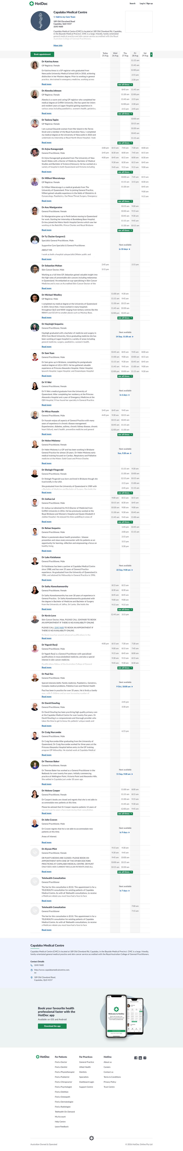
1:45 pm (125, 527)
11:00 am (115, 294)
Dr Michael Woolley (52, 295)
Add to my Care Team (65, 17)
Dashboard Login (86, 1082)
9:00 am (145, 167)
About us (108, 1062)
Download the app (52, 1026)
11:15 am (135, 60)
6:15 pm (125, 731)
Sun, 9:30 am (123, 453)
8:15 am (115, 148)
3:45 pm (105, 153)
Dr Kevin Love (49, 616)
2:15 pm (135, 75)
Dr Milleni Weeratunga (53, 178)
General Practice (86, 1062)
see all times (124, 85)
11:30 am (125, 94)
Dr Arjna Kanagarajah (52, 149)
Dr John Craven (49, 820)
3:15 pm (135, 182)
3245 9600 (59, 628)
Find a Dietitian (61, 1092)
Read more (46, 84)
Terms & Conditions (112, 1077)
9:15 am (125, 167)
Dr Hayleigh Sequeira (52, 324)
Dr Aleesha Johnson (51, 91)
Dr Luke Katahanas (51, 557)
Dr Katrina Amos (50, 62)
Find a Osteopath (62, 1097)
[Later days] (151, 54)
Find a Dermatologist (64, 1102)
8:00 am (125, 153)
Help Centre (60, 1122)
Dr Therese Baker (50, 761)
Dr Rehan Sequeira (51, 528)
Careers (107, 1067)
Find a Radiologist (62, 1107)
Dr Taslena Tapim (50, 120)
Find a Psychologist (63, 1087)
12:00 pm (135, 70)
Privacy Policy (110, 1082)
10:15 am (135, 124)
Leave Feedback (61, 1127)
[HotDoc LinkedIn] (140, 1058)
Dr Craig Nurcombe (51, 732)
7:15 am (135, 911)
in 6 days (123, 395)
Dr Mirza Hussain (50, 412)
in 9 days (123, 832)
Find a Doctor (61, 1062)
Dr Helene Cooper (51, 791)
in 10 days (123, 249)
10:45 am (135, 133)
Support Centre (86, 1087)
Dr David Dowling (51, 703)
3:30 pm (125, 546)
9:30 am (115, 162)
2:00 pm (125, 532)
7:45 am (125, 148)
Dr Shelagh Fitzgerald (52, 470)
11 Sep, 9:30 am (123, 774)
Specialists (84, 1077)
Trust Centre (109, 1087)
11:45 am (135, 65)
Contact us (108, 1072)
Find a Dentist (61, 1067)
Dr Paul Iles (47, 674)
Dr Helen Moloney (51, 441)
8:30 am (115, 153)
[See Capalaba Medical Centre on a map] (138, 21)
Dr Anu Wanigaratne (52, 207)
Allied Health (85, 1067)
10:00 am (135, 119)
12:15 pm (125, 478)
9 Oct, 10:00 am (123, 687)
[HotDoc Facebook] (136, 1058)
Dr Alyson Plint (49, 849)
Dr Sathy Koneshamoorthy (55, 586)
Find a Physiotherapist (64, 1072)
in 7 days (123, 891)
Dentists (83, 1072)
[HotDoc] (38, 3)
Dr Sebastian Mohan (52, 266)
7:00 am (135, 906)
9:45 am (115, 167)
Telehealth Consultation (54, 878)
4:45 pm (105, 415)
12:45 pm (115, 615)
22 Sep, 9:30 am (123, 570)
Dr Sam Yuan (48, 353)
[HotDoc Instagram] (145, 1058)
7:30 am (135, 148)
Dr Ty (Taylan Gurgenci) (53, 237)
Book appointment (42, 54)
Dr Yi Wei (46, 382)
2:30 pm (135, 80)
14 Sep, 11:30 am (123, 337)
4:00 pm (105, 158)
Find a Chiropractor (63, 1082)
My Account (60, 1117)
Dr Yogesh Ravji (50, 645)
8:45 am (125, 90)
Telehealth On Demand (65, 1112)
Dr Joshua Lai (48, 499)
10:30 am (135, 128)
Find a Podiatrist (62, 1077)
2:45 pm (135, 109)
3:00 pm (105, 148)
